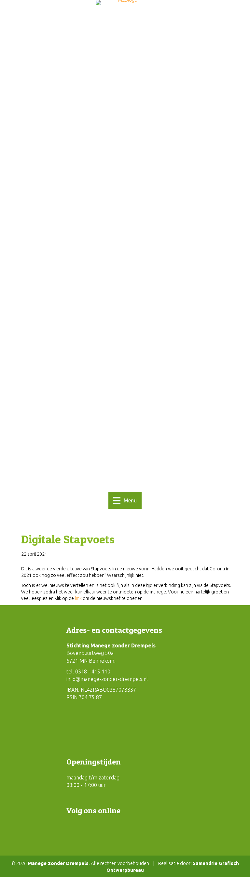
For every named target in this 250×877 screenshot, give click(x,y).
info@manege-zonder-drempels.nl (107, 679)
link (78, 598)
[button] (72, 829)
